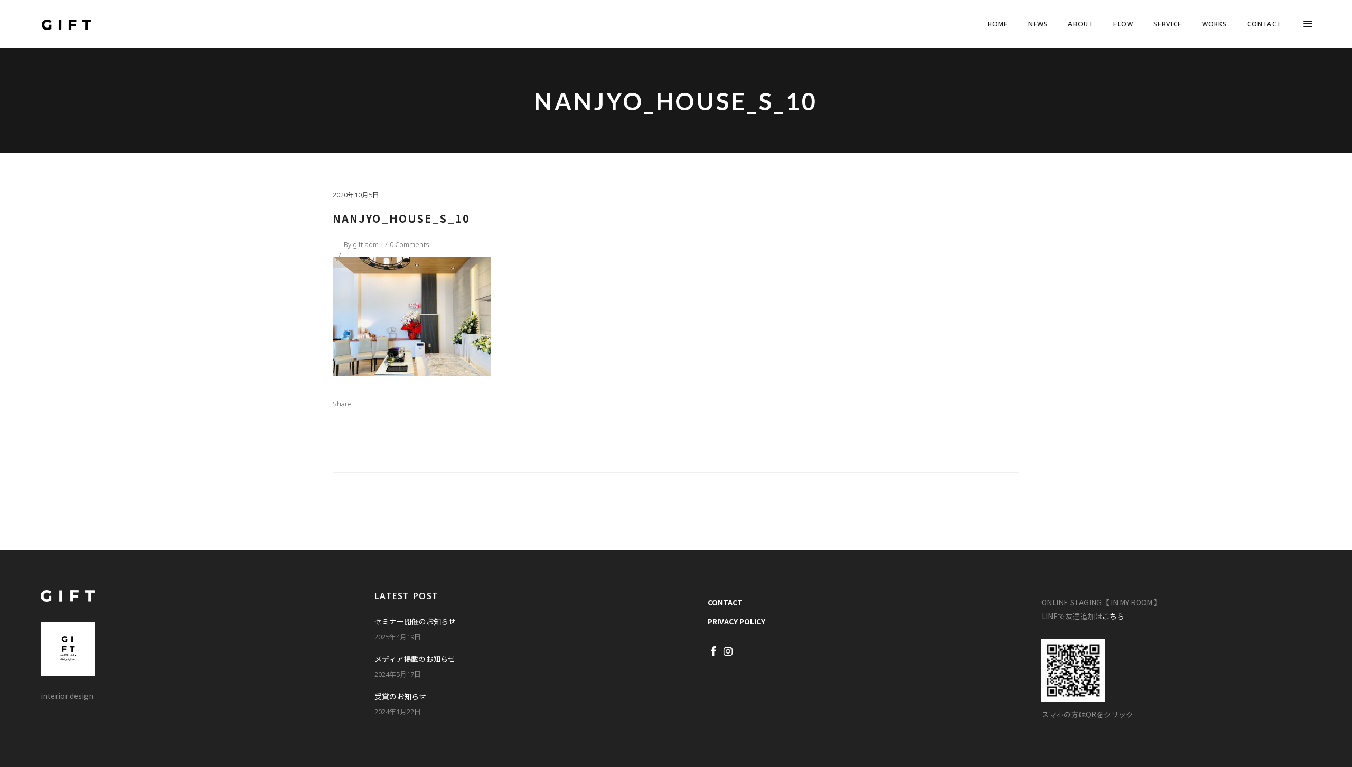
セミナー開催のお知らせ (415, 621)
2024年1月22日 (397, 711)
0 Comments (409, 244)
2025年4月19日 (397, 636)
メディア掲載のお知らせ (414, 659)
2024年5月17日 (397, 674)
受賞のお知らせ (400, 696)
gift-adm (366, 244)
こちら (1113, 616)
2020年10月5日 (356, 195)
